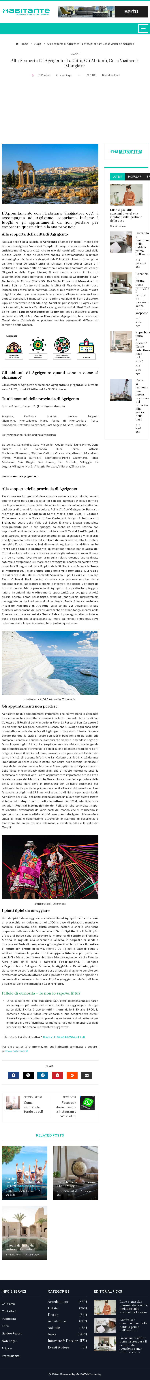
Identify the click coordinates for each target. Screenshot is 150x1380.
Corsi (5, 1326)
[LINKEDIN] (42, 1075)
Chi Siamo (8, 1303)
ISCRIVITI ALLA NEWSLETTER (64, 1036)
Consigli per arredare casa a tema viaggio (76, 1184)
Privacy (7, 1348)
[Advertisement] (75, 111)
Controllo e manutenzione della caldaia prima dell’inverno (133, 1325)
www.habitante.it (16, 1051)
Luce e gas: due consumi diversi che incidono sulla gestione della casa (126, 215)
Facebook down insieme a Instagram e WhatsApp (66, 1107)
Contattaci (9, 1311)
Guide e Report (12, 1333)
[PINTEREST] (57, 1075)
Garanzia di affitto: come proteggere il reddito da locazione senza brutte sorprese (133, 1345)
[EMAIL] (86, 1075)
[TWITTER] (28, 1075)
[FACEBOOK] (13, 1075)
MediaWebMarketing (89, 1374)
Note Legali (9, 1340)
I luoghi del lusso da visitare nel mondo (19, 1247)
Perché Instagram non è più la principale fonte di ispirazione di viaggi (22, 1182)
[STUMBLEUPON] (72, 1075)
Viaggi (75, 54)
